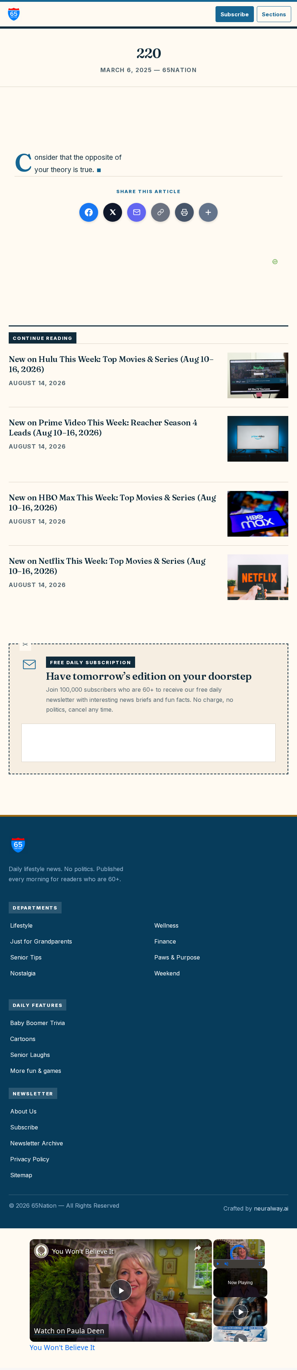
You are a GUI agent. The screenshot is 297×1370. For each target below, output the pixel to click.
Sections (274, 14)
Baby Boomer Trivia (37, 1023)
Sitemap (21, 1175)
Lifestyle (21, 925)
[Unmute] (226, 1263)
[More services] (208, 212)
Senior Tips (26, 957)
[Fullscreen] (260, 1263)
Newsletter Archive (36, 1143)
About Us (23, 1111)
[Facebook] (88, 212)
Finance (165, 941)
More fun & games (35, 1070)
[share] (197, 1248)
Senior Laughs (30, 1054)
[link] (41, 1251)
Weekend (167, 973)
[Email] (136, 212)
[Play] (217, 1263)
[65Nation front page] (14, 14)
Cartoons (22, 1038)
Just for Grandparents (41, 941)
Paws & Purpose (177, 957)
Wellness (166, 925)
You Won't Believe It (83, 1251)
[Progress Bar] (239, 1259)
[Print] (184, 212)
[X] (112, 212)
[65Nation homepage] (20, 845)
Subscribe (235, 14)
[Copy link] (160, 212)
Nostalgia (22, 973)
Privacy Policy (29, 1159)
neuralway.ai (271, 1208)
